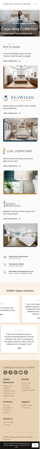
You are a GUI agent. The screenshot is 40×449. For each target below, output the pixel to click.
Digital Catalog (8, 396)
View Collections (10, 61)
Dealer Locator (27, 405)
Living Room (7, 410)
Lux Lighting (26, 388)
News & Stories (8, 422)
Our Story (6, 425)
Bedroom (6, 405)
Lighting (6, 413)
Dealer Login (7, 386)
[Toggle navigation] (35, 4)
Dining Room (7, 408)
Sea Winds (25, 385)
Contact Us (26, 408)
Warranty (6, 388)
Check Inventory (9, 391)
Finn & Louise (26, 383)
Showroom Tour (9, 393)
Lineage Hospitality (28, 390)
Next (38, 324)
